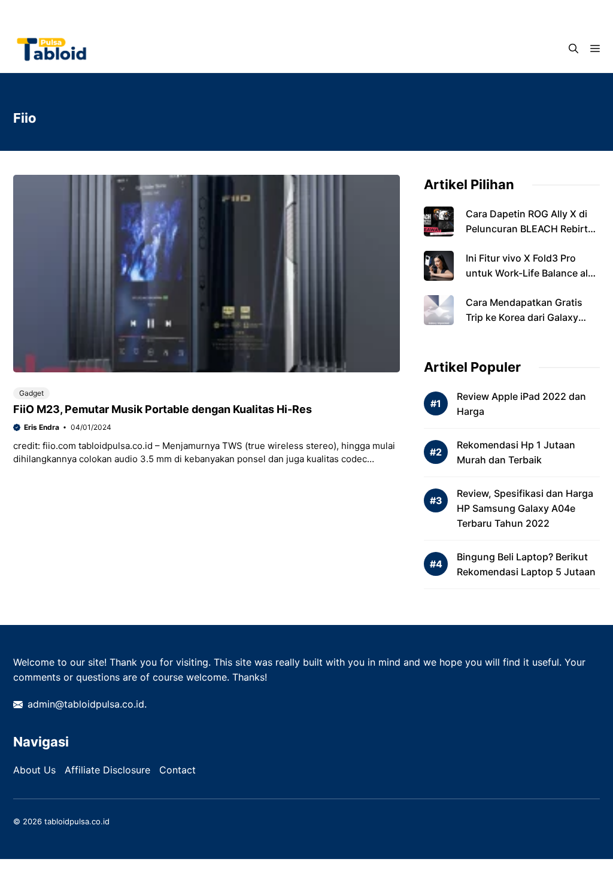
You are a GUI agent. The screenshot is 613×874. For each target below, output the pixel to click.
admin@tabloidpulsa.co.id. (87, 704)
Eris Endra (41, 427)
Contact (561, 12)
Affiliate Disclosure (107, 770)
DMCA (301, 12)
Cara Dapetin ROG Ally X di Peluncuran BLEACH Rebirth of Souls (530, 229)
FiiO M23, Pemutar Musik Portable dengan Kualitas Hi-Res (162, 409)
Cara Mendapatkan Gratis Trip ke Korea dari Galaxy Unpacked (524, 317)
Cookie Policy (423, 12)
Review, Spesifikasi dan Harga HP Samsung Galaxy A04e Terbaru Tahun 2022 (525, 508)
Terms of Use (497, 12)
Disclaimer (356, 12)
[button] (573, 48)
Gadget (31, 393)
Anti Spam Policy (235, 12)
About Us (34, 770)
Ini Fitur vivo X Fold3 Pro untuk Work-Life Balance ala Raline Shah (529, 273)
